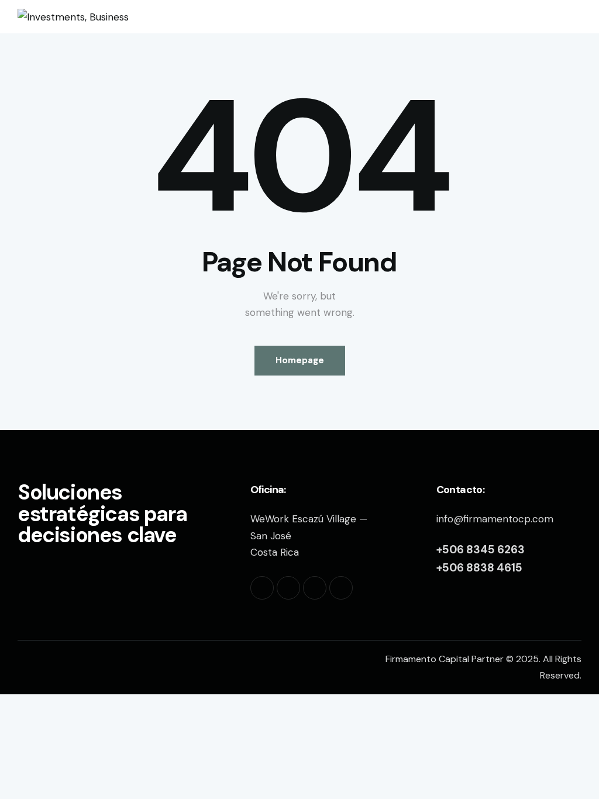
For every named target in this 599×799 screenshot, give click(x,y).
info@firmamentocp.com (494, 518)
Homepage (300, 360)
